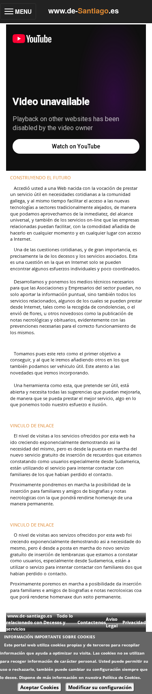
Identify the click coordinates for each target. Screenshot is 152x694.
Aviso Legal (112, 622)
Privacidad (134, 622)
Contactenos (91, 622)
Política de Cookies (121, 677)
